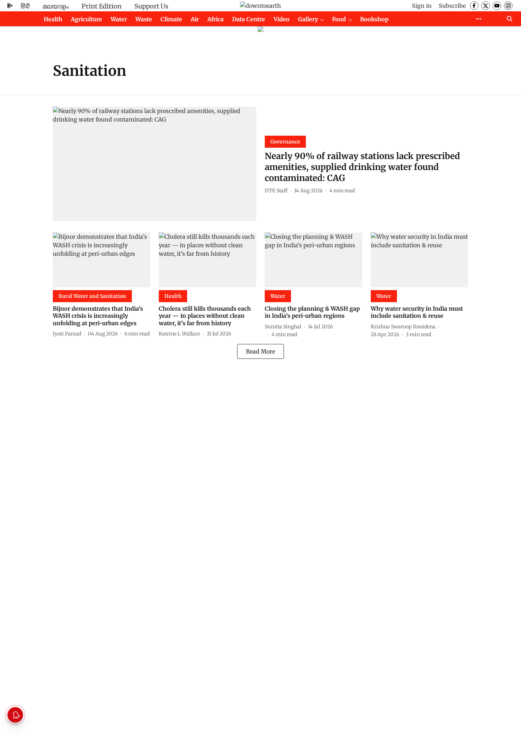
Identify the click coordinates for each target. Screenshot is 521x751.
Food (339, 19)
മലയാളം (56, 6)
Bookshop (374, 19)
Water (119, 19)
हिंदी (25, 6)
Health (53, 19)
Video (282, 19)
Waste (143, 19)
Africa (215, 19)
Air (195, 19)
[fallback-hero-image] (154, 164)
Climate (171, 19)
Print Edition (102, 6)
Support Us (151, 6)
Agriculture (86, 19)
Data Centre (248, 19)
